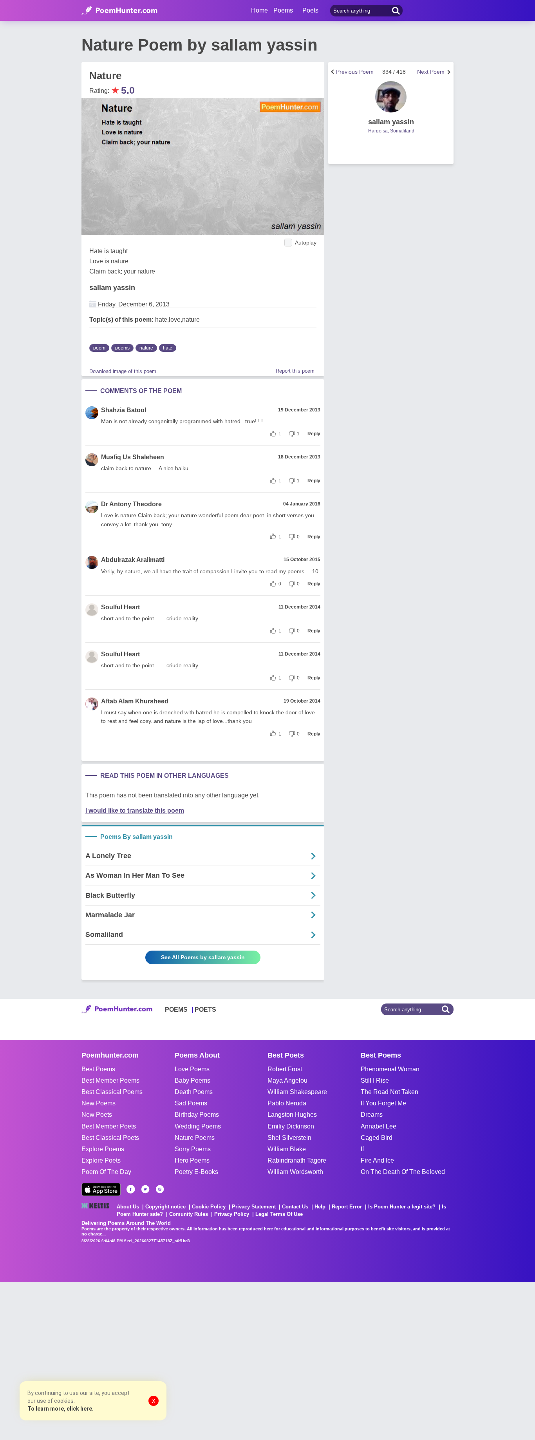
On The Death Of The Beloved (403, 1171)
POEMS (176, 1009)
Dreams (372, 1114)
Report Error (347, 1207)
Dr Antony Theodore (131, 504)
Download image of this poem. (123, 371)
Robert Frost (285, 1069)
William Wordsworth (295, 1171)
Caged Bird (376, 1137)
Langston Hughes (292, 1114)
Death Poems (194, 1092)
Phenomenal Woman (390, 1069)
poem (99, 348)
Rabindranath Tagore (297, 1160)
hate (167, 348)
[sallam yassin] (391, 96)
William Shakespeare (297, 1092)
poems (122, 348)
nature (146, 348)
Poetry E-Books (196, 1171)
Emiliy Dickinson (291, 1126)
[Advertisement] (117, 1360)
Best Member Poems (110, 1080)
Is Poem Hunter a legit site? (402, 1207)
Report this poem (295, 371)
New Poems (98, 1103)
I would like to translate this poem (134, 810)
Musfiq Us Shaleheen (132, 457)
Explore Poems (102, 1149)
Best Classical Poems (112, 1092)
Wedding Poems (198, 1126)
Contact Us (295, 1207)
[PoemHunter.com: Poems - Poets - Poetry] (119, 10)
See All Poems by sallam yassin (203, 957)
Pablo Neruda (287, 1103)
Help (319, 1207)
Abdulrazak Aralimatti (132, 559)
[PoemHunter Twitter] (145, 1189)
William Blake (287, 1149)
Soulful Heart (120, 607)
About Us (128, 1207)
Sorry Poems (193, 1149)
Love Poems (192, 1069)
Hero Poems (192, 1160)
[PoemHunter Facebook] (131, 1189)
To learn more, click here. (60, 1409)
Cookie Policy (209, 1207)
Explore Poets (101, 1160)
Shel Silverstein (289, 1137)
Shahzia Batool (123, 410)
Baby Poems (192, 1080)
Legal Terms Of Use (279, 1214)
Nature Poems (195, 1137)
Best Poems (98, 1069)
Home (259, 10)
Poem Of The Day (106, 1171)
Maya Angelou (287, 1080)
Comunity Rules (188, 1214)
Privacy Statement (254, 1207)
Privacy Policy (231, 1214)
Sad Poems (191, 1103)
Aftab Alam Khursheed (134, 701)
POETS (205, 1009)
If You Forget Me (383, 1103)
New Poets (96, 1114)
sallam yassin (112, 288)
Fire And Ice (377, 1160)
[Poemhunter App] (101, 1189)
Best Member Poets (108, 1126)
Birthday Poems (197, 1114)
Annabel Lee (378, 1126)
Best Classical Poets (110, 1137)
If (362, 1149)
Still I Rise (375, 1080)
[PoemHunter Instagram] (159, 1189)
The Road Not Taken (389, 1092)
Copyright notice (165, 1207)
